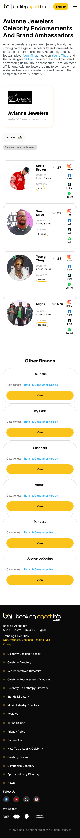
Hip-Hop (42, 279)
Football (42, 234)
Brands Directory (18, 696)
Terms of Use (16, 723)
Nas (5, 639)
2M (69, 214)
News (11, 782)
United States (43, 176)
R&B (40, 188)
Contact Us (14, 740)
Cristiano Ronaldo (33, 639)
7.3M (69, 315)
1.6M (69, 278)
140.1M (69, 169)
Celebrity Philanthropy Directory (27, 688)
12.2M (69, 305)
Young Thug (60, 55)
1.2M (69, 324)
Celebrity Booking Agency (24, 653)
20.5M (69, 333)
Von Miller (30, 55)
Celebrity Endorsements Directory (28, 679)
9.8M (69, 260)
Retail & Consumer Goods (27, 119)
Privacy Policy (16, 731)
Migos (30, 59)
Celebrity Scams (17, 757)
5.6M (69, 269)
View (40, 395)
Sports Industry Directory (23, 774)
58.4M (69, 196)
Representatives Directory (24, 670)
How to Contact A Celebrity (25, 748)
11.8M (69, 187)
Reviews (12, 713)
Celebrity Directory (19, 662)
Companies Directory (20, 765)
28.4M (69, 287)
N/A (69, 224)
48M (69, 178)
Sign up (61, 6)
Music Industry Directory (23, 705)
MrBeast (15, 639)
